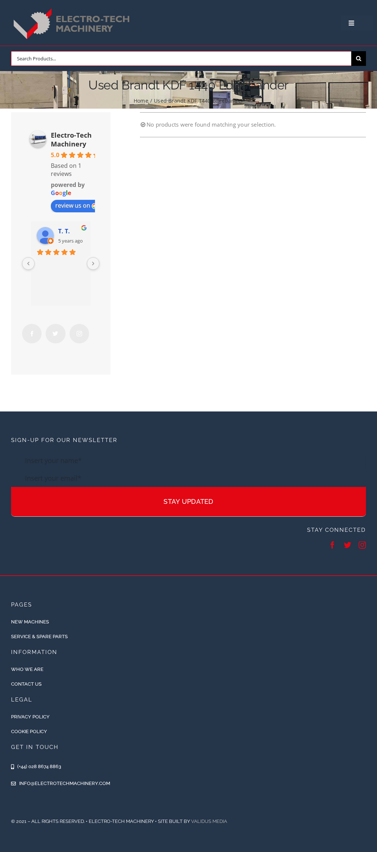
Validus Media (209, 821)
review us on (72, 205)
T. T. (64, 231)
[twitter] (347, 545)
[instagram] (362, 545)
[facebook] (332, 545)
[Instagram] (79, 333)
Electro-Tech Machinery (71, 139)
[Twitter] (55, 333)
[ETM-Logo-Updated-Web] (73, 8)
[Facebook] (32, 333)
